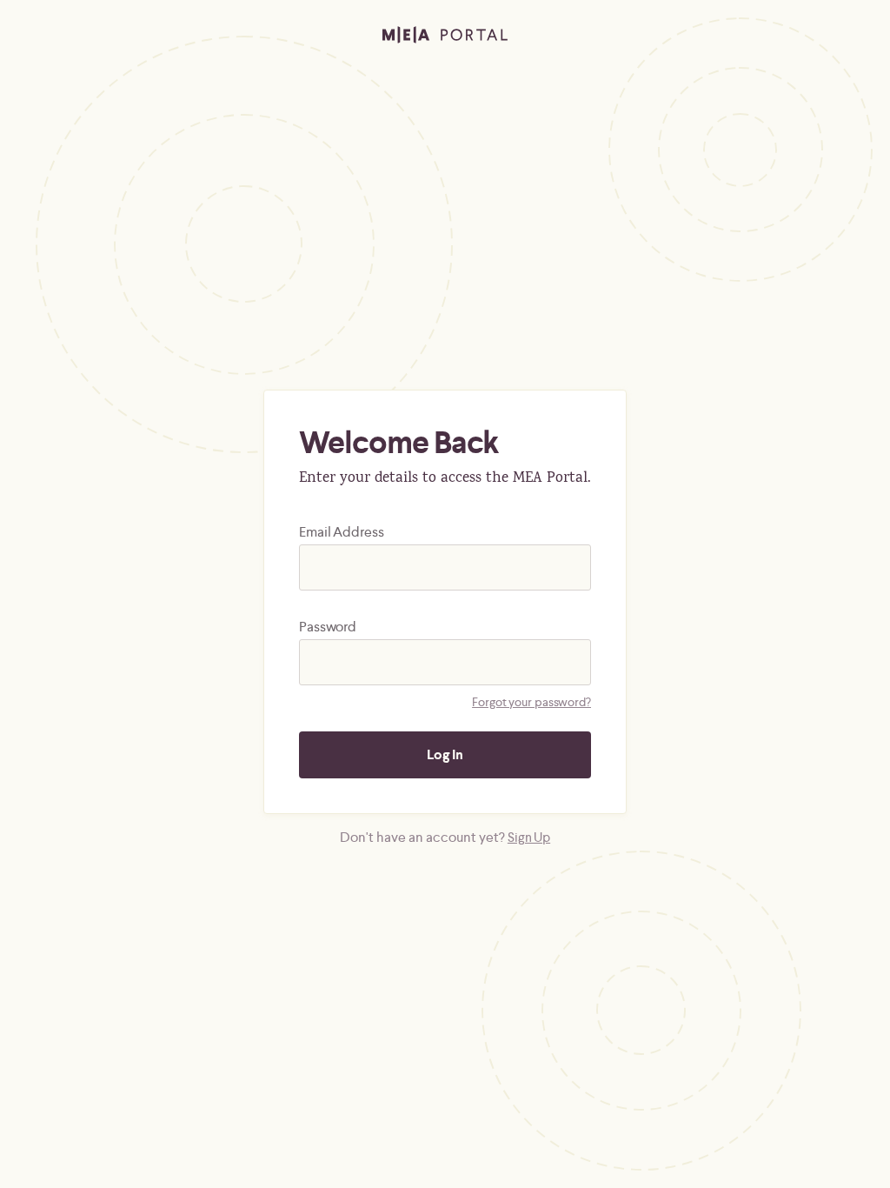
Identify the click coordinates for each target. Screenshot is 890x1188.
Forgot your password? (531, 702)
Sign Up (529, 837)
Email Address (341, 532)
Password (327, 626)
